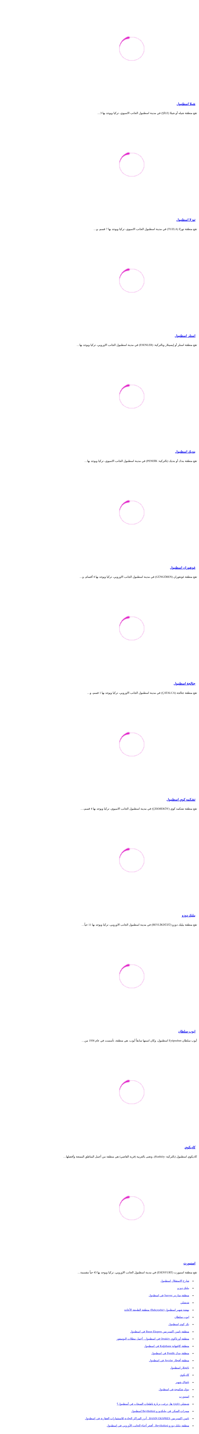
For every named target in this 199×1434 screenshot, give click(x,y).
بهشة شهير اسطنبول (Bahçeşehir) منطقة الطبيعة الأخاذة (156, 1309)
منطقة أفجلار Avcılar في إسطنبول (169, 1360)
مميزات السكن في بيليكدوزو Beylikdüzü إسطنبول (160, 1411)
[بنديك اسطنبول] (132, 397)
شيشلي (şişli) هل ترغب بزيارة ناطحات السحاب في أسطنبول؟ (153, 1403)
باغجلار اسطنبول (179, 1367)
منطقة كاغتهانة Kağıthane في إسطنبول (166, 1346)
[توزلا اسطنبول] (132, 165)
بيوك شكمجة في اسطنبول (174, 1389)
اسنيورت (189, 1263)
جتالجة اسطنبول (184, 683)
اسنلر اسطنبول (185, 335)
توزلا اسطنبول (185, 219)
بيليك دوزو (188, 915)
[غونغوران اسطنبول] (132, 513)
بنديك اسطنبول (185, 451)
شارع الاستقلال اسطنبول (174, 1280)
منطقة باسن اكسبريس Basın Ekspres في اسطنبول (159, 1331)
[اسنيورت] (132, 1208)
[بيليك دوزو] (132, 861)
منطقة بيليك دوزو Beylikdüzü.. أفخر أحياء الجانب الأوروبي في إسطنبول (148, 1425)
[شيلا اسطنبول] (132, 49)
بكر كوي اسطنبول (178, 1324)
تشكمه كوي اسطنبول (181, 799)
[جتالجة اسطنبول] (132, 629)
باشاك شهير (182, 1382)
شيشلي (184, 1302)
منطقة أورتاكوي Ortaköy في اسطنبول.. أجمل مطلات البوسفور (152, 1338)
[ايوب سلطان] (132, 977)
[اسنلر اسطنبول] (132, 281)
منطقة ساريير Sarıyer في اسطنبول (169, 1295)
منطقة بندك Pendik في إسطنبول (170, 1353)
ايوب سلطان (186, 1031)
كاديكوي (190, 1147)
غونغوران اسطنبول (182, 567)
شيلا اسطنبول (186, 104)
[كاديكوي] (132, 1092)
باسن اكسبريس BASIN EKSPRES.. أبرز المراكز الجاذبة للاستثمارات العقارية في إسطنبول (137, 1418)
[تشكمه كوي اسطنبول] (132, 745)
